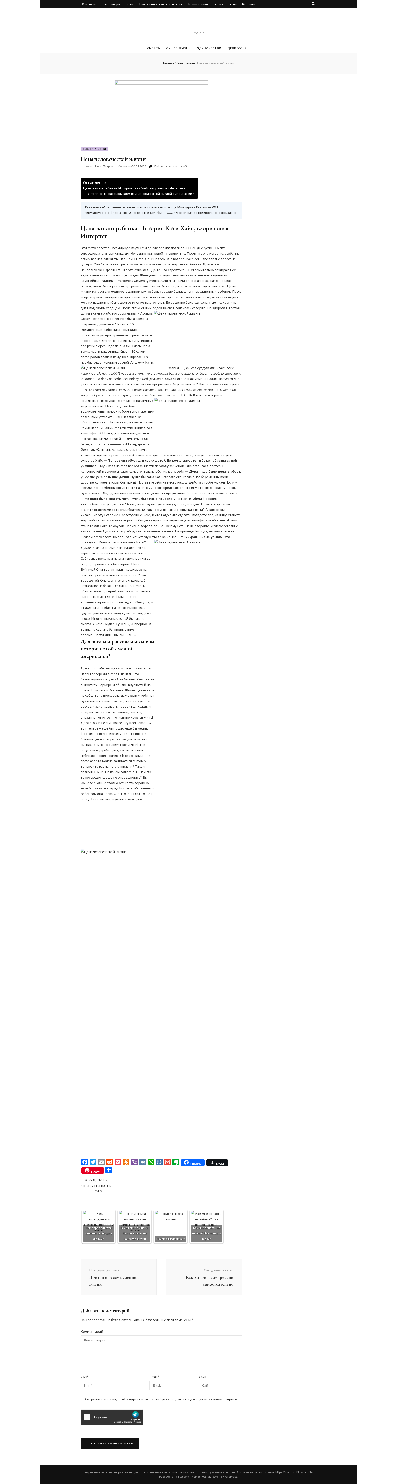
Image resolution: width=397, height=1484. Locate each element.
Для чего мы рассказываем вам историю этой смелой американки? (141, 194)
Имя (84, 1377)
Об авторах (89, 4)
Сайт (203, 1377)
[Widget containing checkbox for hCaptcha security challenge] (112, 1417)
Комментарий (92, 1331)
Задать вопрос (111, 4)
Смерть (199, 24)
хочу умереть (129, 739)
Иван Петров (104, 166)
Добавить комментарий (170, 166)
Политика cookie (198, 4)
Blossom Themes (189, 1477)
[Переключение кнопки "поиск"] (313, 4)
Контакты (248, 4)
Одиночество (209, 48)
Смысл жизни (178, 48)
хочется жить (141, 717)
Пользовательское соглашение (161, 4)
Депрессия (237, 48)
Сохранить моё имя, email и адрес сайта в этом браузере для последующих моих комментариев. (161, 1399)
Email (154, 1377)
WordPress (230, 1477)
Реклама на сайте (226, 4)
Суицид (130, 4)
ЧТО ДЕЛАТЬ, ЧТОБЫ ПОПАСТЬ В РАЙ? (96, 1186)
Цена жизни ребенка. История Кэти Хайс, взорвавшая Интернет (134, 188)
